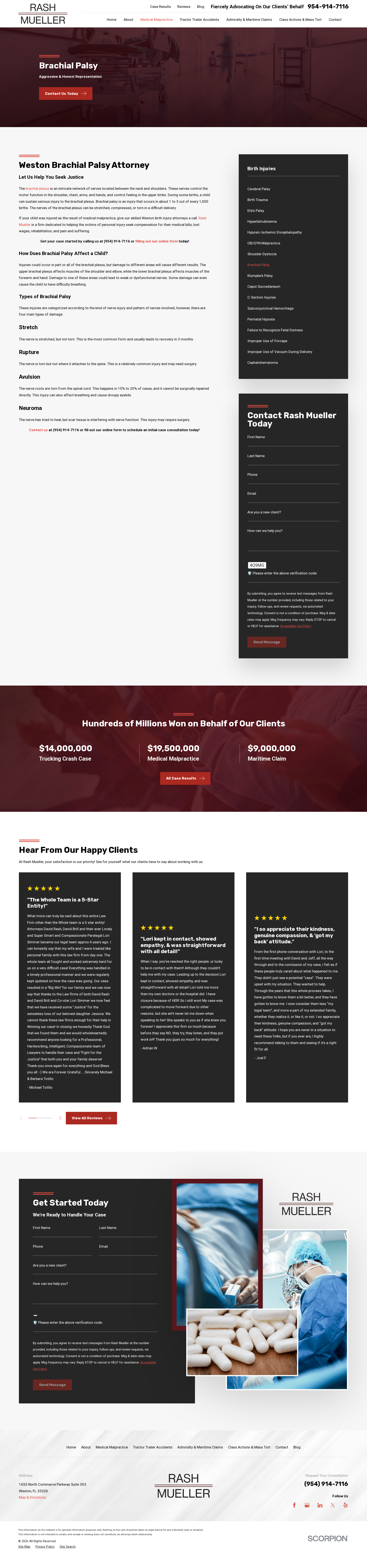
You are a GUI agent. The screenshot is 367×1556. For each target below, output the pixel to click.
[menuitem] (293, 189)
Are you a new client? (264, 512)
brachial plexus (37, 188)
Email (251, 493)
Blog (200, 6)
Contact (281, 1447)
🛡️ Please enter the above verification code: (282, 573)
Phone (252, 474)
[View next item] (60, 1118)
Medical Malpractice (112, 1447)
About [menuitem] (128, 19)
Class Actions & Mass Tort (249, 1447)
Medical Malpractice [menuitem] (156, 19)
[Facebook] (294, 1505)
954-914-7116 (328, 7)
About (86, 1447)
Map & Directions (32, 1497)
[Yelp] (345, 1505)
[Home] (42, 13)
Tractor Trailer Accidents (152, 1447)
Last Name (256, 456)
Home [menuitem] (111, 19)
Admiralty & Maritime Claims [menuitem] (249, 19)
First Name (256, 437)
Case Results (160, 6)
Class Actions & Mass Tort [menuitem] (300, 19)
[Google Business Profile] (307, 1505)
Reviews (184, 6)
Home (71, 1447)
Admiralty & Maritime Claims (200, 1447)
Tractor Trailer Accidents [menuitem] (199, 19)
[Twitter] (332, 1505)
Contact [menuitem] (335, 19)
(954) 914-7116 (326, 1484)
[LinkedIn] (320, 1505)
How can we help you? (264, 531)
